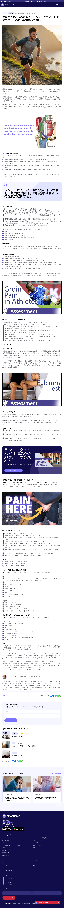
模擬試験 (35, 848)
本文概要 (35, 843)
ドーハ (4, 153)
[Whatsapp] (58, 696)
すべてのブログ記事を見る (54, 773)
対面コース (36, 865)
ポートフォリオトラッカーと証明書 (11, 845)
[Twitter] (56, 696)
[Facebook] (51, 696)
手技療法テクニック (7, 850)
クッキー (25, 903)
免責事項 (15, 903)
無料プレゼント (37, 845)
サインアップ (11, 720)
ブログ (4, 843)
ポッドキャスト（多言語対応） (41, 838)
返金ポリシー (30, 903)
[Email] (60, 696)
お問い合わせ (5, 865)
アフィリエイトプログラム (9, 870)
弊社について (5, 863)
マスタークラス (6, 838)
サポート (4, 867)
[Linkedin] (53, 696)
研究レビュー (5, 840)
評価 (3, 848)
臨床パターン (5, 855)
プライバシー (20, 903)
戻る (3, 696)
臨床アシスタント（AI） (8, 852)
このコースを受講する (13, 470)
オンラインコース (37, 863)
